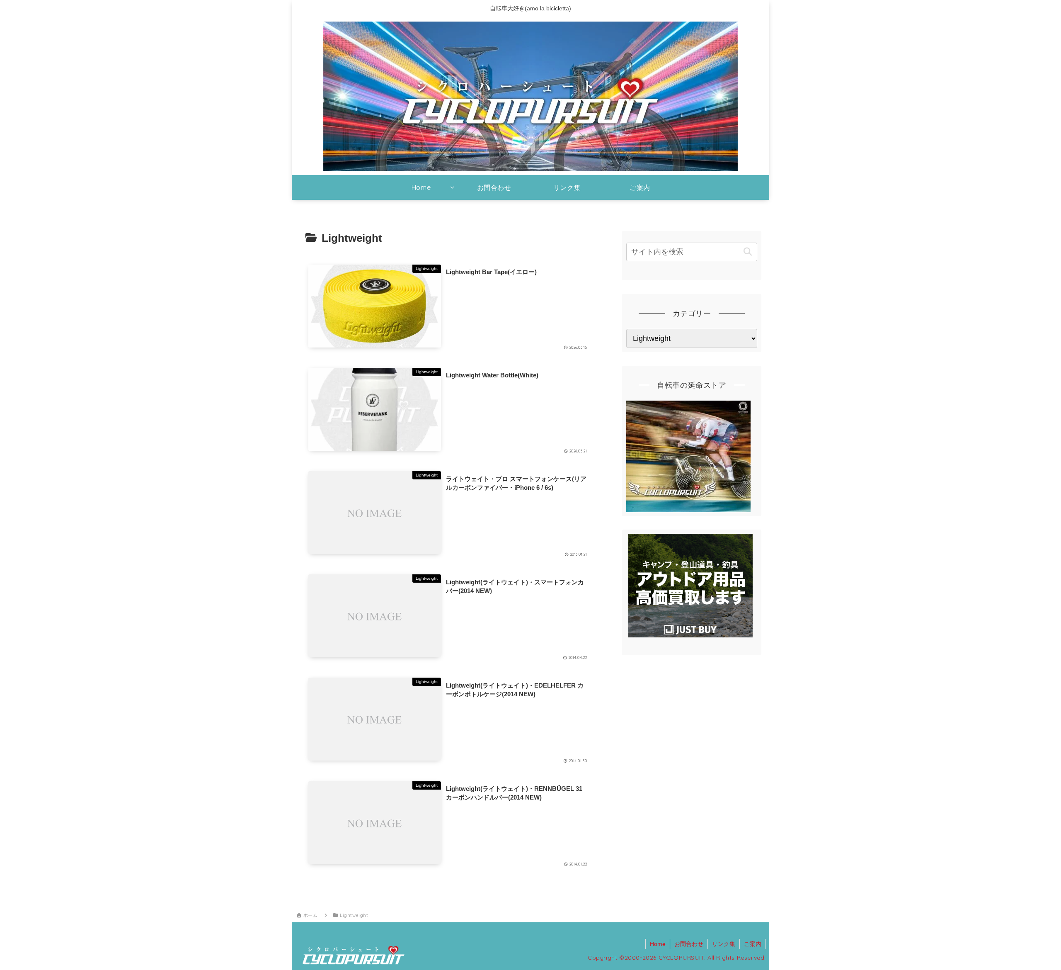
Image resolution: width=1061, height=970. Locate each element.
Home (658, 944)
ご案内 (752, 944)
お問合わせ (688, 944)
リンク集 (723, 944)
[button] (747, 252)
